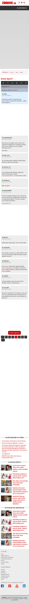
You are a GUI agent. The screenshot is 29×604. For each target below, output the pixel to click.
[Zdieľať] (26, 83)
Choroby (3, 569)
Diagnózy (3, 571)
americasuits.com (6, 203)
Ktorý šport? (14, 90)
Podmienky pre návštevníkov (7, 557)
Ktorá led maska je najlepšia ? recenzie (12, 443)
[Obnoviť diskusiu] (17, 83)
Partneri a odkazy (5, 562)
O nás (2, 554)
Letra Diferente (6, 454)
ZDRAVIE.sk (5, 72)
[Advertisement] (14, 25)
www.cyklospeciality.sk (7, 175)
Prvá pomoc (3, 572)
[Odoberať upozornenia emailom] (12, 83)
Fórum (12, 72)
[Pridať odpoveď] (21, 83)
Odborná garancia (5, 555)
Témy (16, 72)
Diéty (21, 72)
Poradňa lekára (4, 577)
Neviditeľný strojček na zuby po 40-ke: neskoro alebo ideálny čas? (20, 475)
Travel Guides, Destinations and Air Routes (14, 441)
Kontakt (2, 563)
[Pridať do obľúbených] (8, 83)
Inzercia (2, 560)
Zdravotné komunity (5, 576)
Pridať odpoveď (14, 333)
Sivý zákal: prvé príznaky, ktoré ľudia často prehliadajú (20, 482)
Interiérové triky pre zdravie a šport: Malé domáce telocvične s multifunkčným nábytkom (19, 500)
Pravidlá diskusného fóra (6, 559)
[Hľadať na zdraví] (3, 83)
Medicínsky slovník (5, 574)
